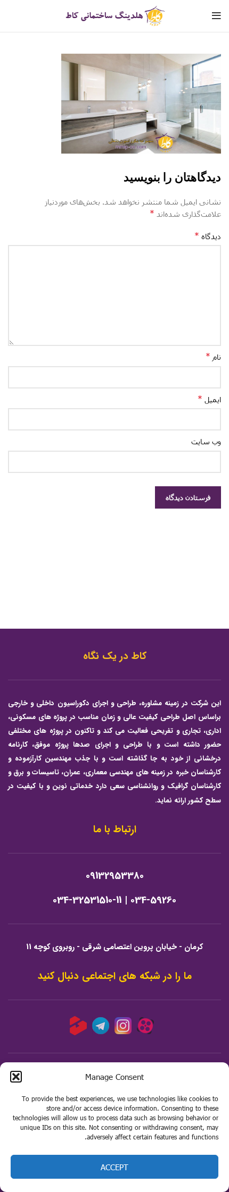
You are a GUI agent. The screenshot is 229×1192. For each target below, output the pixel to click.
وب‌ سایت (206, 441)
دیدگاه (207, 236)
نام (213, 356)
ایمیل (209, 399)
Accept (114, 1167)
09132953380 (115, 876)
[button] (16, 1076)
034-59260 (153, 900)
